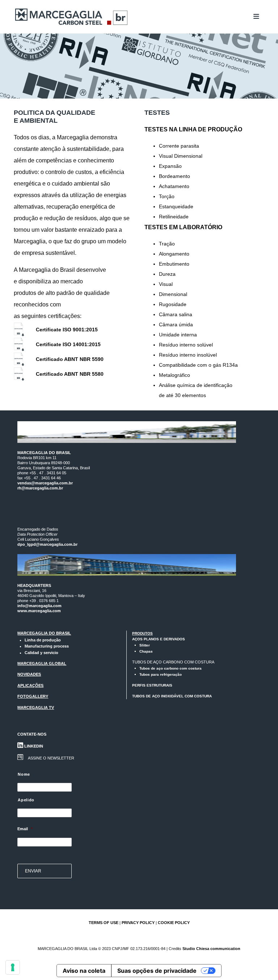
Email (24, 829)
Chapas (146, 651)
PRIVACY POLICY (138, 922)
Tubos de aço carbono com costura (170, 668)
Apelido (26, 800)
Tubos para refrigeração (160, 674)
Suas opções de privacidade (157, 970)
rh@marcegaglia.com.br (40, 488)
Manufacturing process (47, 646)
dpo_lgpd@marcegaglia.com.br (47, 544)
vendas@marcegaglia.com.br (45, 483)
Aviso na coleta (84, 970)
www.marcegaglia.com (39, 611)
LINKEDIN (33, 746)
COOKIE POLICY (174, 922)
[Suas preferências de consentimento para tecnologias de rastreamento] (13, 967)
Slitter (144, 645)
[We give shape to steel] (72, 16)
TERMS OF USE (103, 922)
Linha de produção (43, 640)
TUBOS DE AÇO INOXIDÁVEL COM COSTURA (172, 696)
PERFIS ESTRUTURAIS (152, 685)
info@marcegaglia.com (39, 606)
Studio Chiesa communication (211, 948)
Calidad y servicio (41, 652)
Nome (24, 774)
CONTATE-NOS (31, 734)
